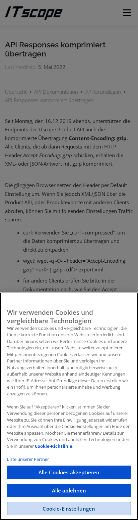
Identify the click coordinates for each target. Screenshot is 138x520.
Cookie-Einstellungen (69, 508)
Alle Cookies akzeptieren (69, 472)
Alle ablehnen (69, 490)
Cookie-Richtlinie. (54, 446)
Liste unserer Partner (28, 459)
